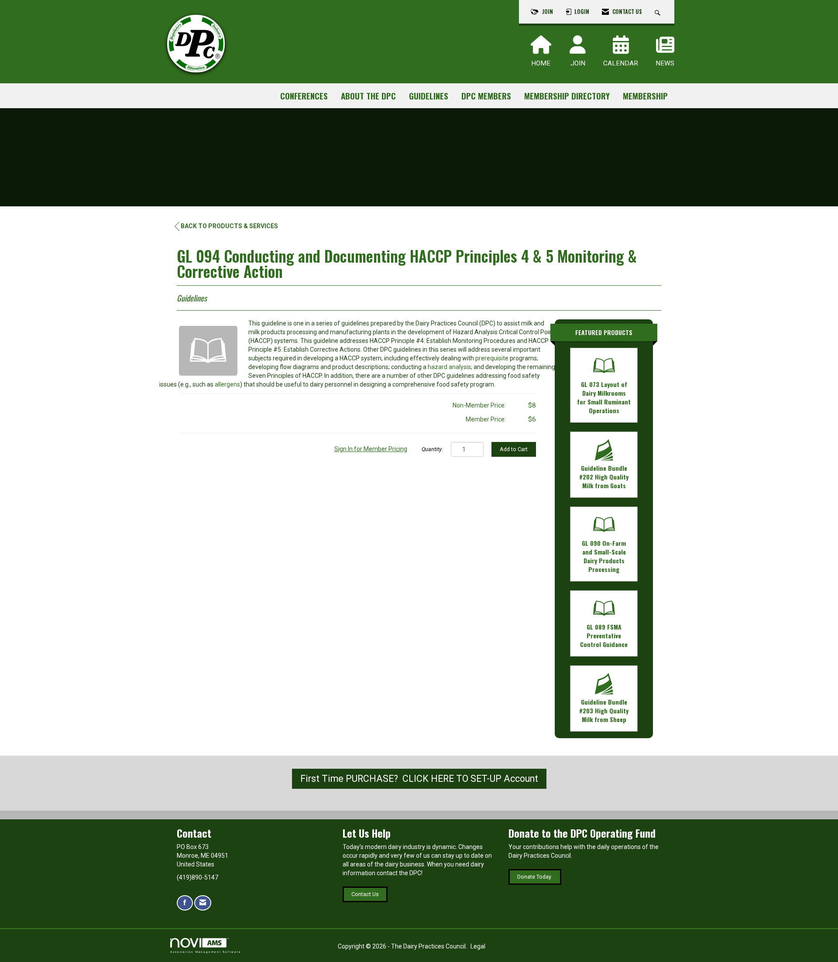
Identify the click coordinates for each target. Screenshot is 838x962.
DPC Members (486, 96)
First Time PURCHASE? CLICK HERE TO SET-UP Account (419, 778)
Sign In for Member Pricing (370, 448)
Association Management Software (205, 951)
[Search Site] (659, 12)
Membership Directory (567, 96)
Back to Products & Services (229, 226)
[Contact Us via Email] (202, 903)
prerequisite (491, 358)
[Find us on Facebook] (185, 903)
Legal (478, 946)
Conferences (304, 96)
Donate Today (535, 876)
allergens (227, 384)
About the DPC (368, 96)
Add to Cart (514, 449)
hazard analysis (449, 366)
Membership (645, 96)
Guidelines (428, 96)
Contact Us (365, 894)
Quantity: (432, 449)
